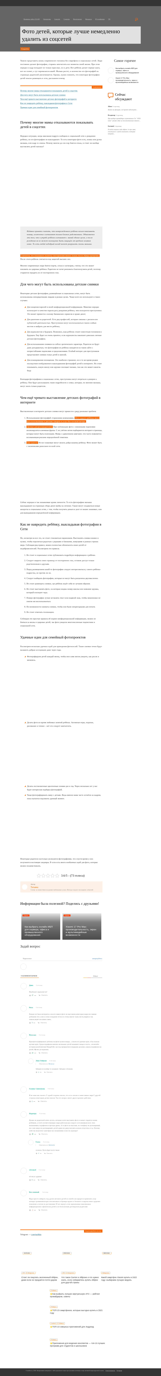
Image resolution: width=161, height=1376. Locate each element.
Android (53, 1323)
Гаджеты (67, 19)
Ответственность (110, 1370)
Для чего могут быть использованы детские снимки (42, 95)
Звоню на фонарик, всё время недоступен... (123, 110)
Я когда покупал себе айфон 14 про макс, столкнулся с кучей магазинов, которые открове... (122, 131)
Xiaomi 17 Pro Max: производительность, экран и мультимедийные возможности (127, 80)
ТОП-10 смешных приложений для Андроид (73, 1327)
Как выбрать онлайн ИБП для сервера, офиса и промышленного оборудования (127, 70)
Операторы (47, 19)
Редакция (119, 1370)
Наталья (51, 1064)
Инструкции (77, 19)
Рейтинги (53, 1290)
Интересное (30, 1273)
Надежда (52, 1145)
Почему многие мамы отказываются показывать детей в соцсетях (49, 91)
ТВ (109, 19)
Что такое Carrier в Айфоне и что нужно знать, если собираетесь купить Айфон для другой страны (80, 1280)
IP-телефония (99, 19)
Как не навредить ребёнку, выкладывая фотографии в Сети (46, 103)
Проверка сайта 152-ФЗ (32, 19)
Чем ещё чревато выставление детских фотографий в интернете (48, 99)
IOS (24, 1273)
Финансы (88, 19)
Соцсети (57, 19)
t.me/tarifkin (36, 1234)
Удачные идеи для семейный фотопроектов (39, 107)
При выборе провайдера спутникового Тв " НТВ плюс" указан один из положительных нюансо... (124, 119)
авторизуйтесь (97, 958)
